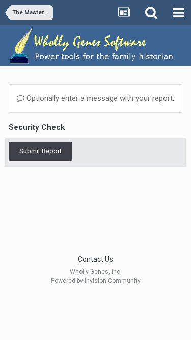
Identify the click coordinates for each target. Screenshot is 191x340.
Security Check (37, 127)
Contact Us (95, 259)
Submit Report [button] (40, 151)
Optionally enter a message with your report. (99, 98)
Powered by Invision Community (96, 280)
